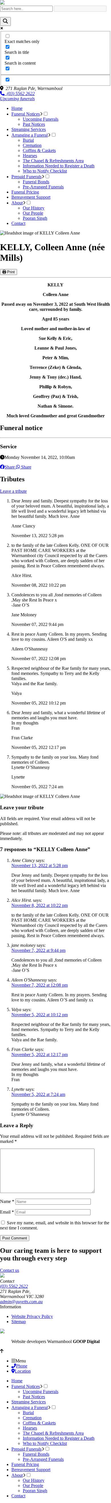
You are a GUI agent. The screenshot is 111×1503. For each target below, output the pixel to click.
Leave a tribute (13, 491)
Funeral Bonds (36, 181)
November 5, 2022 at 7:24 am (38, 1094)
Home (16, 108)
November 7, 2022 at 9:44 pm (38, 950)
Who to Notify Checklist (45, 171)
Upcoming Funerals (40, 119)
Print (10, 272)
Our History (33, 208)
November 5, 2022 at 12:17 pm (39, 1054)
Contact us (9, 1270)
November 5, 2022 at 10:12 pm (39, 1014)
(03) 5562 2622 (20, 93)
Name (7, 1201)
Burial (28, 140)
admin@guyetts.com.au (21, 1301)
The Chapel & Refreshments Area (53, 160)
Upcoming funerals (17, 98)
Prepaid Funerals (26, 176)
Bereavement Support (30, 197)
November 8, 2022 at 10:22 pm (39, 905)
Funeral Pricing (25, 192)
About (17, 202)
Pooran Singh (35, 218)
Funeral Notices (25, 114)
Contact (18, 223)
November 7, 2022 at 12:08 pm (39, 985)
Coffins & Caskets (39, 150)
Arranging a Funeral (29, 135)
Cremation (32, 145)
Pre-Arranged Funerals (43, 186)
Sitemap (18, 1321)
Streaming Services (28, 129)
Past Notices (34, 124)
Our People (33, 213)
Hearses (30, 155)
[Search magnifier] (5, 21)
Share (10, 467)
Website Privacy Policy (32, 1316)
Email (7, 1212)
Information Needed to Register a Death (58, 165)
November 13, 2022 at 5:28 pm (39, 865)
